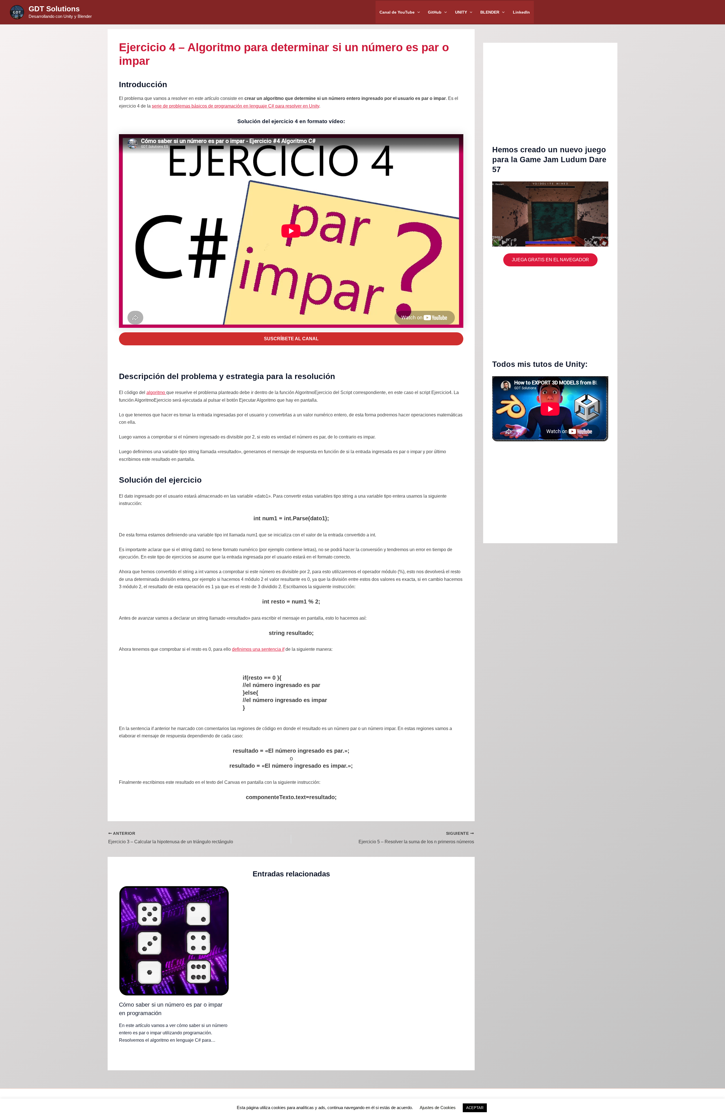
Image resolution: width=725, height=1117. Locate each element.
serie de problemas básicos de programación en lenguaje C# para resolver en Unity (235, 106)
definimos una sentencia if (258, 649)
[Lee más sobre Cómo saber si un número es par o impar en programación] (174, 940)
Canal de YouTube (397, 12)
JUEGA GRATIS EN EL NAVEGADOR (550, 259)
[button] (417, 12)
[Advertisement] (550, 98)
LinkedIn (521, 12)
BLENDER (489, 12)
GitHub (435, 12)
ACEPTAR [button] (474, 1108)
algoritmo (156, 392)
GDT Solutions (54, 9)
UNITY (461, 12)
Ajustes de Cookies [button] (438, 1107)
